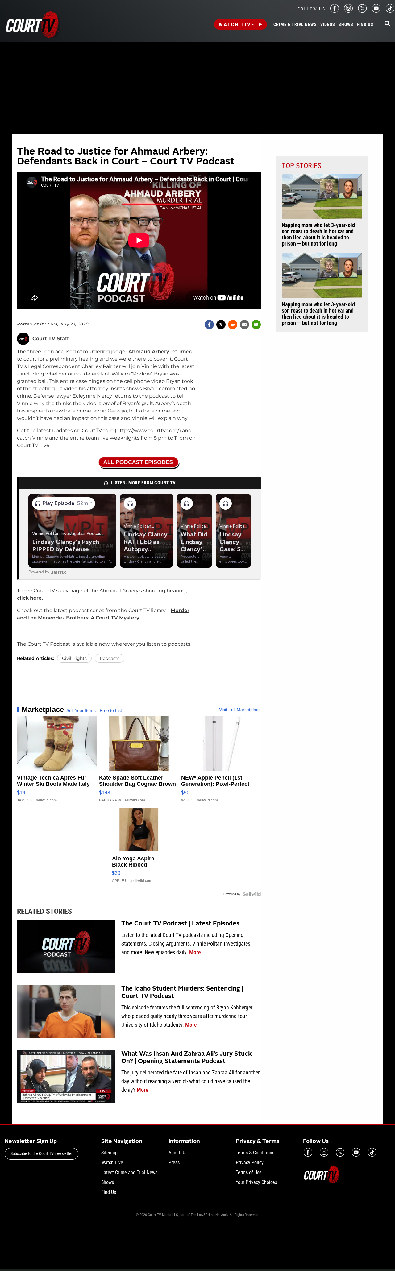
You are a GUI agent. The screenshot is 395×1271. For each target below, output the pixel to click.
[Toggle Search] (387, 24)
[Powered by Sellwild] (252, 894)
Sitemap (109, 1153)
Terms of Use (249, 1172)
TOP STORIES (301, 165)
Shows (346, 25)
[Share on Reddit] (232, 324)
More (195, 952)
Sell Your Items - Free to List (94, 710)
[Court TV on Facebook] (334, 11)
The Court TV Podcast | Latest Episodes (180, 924)
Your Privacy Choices (256, 1182)
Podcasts (109, 658)
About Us (177, 1153)
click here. (30, 598)
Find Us (365, 25)
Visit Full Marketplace (240, 709)
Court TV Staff (50, 338)
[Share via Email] (244, 324)
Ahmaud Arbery (148, 351)
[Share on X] (221, 324)
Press (174, 1162)
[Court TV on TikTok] (390, 11)
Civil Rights (74, 658)
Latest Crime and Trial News (129, 1172)
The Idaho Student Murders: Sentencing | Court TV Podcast (182, 993)
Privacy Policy (250, 1162)
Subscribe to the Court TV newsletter (41, 1153)
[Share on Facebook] (209, 324)
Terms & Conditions (255, 1153)
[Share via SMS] (256, 324)
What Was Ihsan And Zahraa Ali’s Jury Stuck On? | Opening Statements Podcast (186, 1058)
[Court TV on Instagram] (348, 11)
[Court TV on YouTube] (376, 11)
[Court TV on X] (362, 11)
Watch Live (237, 24)
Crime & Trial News (295, 25)
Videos (327, 25)
